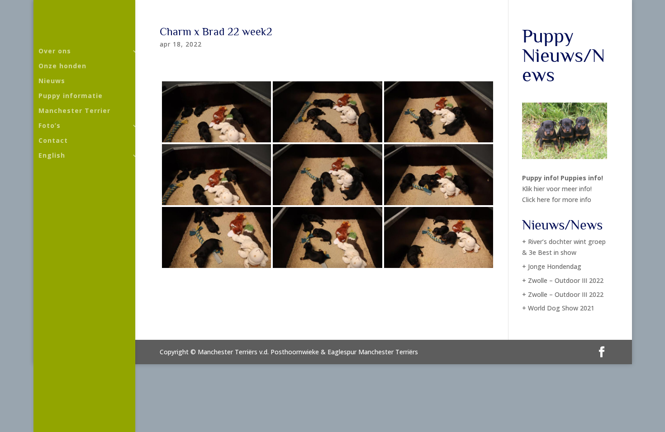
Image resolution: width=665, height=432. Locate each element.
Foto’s (49, 126)
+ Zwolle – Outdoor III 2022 (562, 280)
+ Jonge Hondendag (551, 266)
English (51, 156)
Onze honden (62, 66)
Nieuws (51, 81)
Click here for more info (556, 199)
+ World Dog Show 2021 (558, 308)
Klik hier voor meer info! (557, 188)
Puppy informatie (70, 96)
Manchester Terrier (74, 111)
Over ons (54, 51)
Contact (53, 141)
